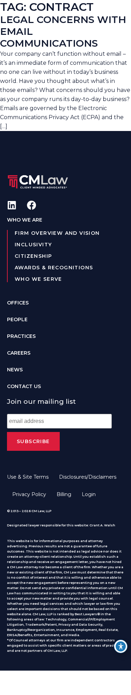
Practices (21, 336)
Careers (18, 353)
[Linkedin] (11, 205)
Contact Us (24, 386)
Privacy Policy (29, 494)
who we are (24, 220)
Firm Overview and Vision (57, 233)
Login (89, 494)
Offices (18, 303)
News (15, 369)
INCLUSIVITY (33, 244)
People (17, 319)
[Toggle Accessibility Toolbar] (120, 646)
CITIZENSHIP (33, 256)
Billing (64, 494)
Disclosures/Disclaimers (87, 477)
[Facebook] (31, 205)
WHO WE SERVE (38, 279)
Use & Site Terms (28, 477)
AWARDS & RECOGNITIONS (54, 267)
